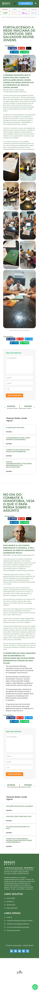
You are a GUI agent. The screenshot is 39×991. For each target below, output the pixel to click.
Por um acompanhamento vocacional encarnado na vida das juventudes (19, 464)
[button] (15, 3)
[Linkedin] (23, 951)
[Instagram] (27, 951)
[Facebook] (11, 951)
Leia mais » (9, 432)
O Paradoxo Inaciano (15, 427)
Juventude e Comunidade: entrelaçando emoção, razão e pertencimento (19, 840)
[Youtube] (15, 951)
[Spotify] (19, 951)
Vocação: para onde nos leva (18, 816)
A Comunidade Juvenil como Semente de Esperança (18, 438)
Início (3, 17)
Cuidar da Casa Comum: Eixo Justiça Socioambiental (18, 450)
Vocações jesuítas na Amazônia (19, 806)
